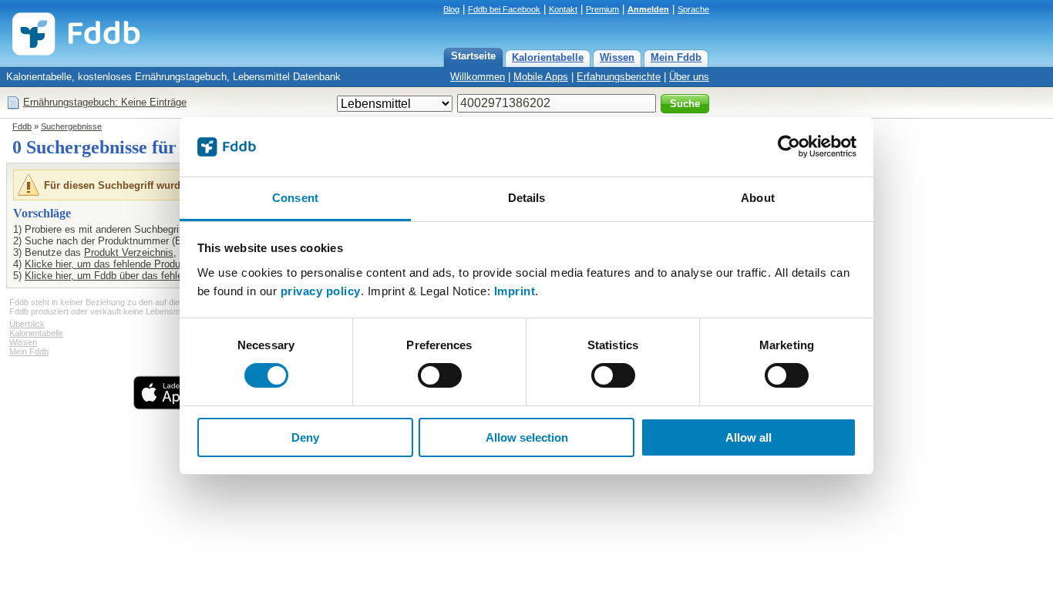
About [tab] (758, 197)
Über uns (689, 76)
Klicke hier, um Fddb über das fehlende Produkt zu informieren (164, 275)
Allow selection (527, 437)
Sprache (693, 9)
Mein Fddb (676, 57)
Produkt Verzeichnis (128, 252)
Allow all (748, 437)
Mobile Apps (540, 76)
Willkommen (477, 76)
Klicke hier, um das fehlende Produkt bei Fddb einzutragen (155, 264)
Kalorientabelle (548, 57)
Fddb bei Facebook (504, 9)
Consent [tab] (295, 197)
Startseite (473, 56)
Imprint (515, 291)
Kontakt (563, 9)
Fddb (22, 126)
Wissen (617, 57)
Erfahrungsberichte (619, 76)
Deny (305, 437)
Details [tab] (527, 197)
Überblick (27, 323)
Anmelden (648, 9)
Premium (602, 9)
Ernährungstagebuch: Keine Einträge (105, 102)
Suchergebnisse (71, 126)
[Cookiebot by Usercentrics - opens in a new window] (789, 146)
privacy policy (321, 291)
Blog (451, 9)
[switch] (440, 375)
